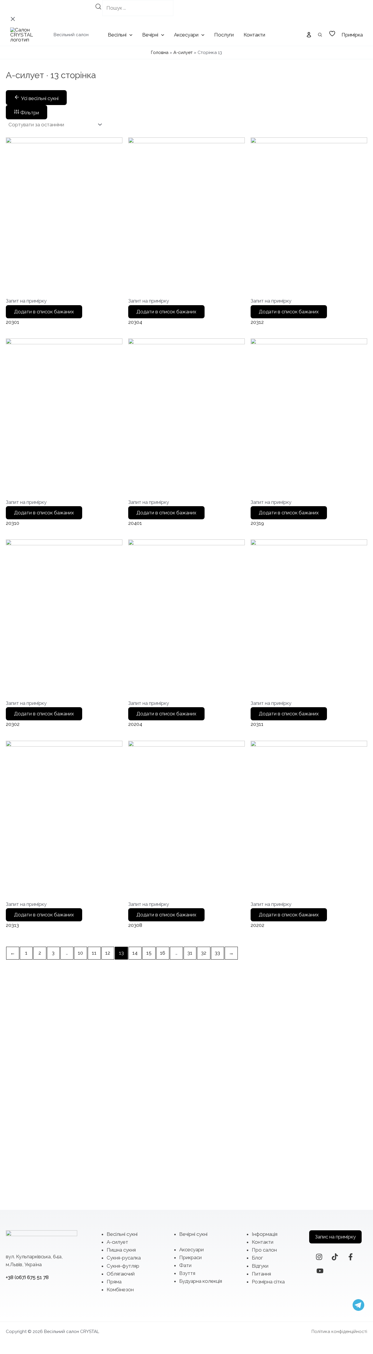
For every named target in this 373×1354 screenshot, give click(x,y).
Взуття (187, 1273)
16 (162, 953)
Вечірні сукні (193, 1234)
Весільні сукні (122, 1234)
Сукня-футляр (123, 1266)
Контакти (262, 1242)
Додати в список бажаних (44, 312)
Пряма (114, 1282)
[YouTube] (320, 1271)
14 (135, 953)
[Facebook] (351, 1257)
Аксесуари (191, 1249)
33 (217, 953)
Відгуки (260, 1266)
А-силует (183, 52)
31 (189, 953)
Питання (261, 1274)
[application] (129, 35)
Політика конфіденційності (339, 1331)
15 (149, 953)
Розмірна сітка (268, 1282)
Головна (159, 52)
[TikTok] (335, 1257)
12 (107, 953)
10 (80, 953)
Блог (257, 1258)
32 (203, 953)
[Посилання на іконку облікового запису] (309, 35)
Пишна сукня (121, 1250)
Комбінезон (120, 1289)
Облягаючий (121, 1274)
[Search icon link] (320, 35)
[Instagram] (319, 1257)
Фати (185, 1265)
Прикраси (190, 1257)
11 (94, 953)
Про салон (264, 1250)
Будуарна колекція (200, 1281)
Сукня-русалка (124, 1258)
